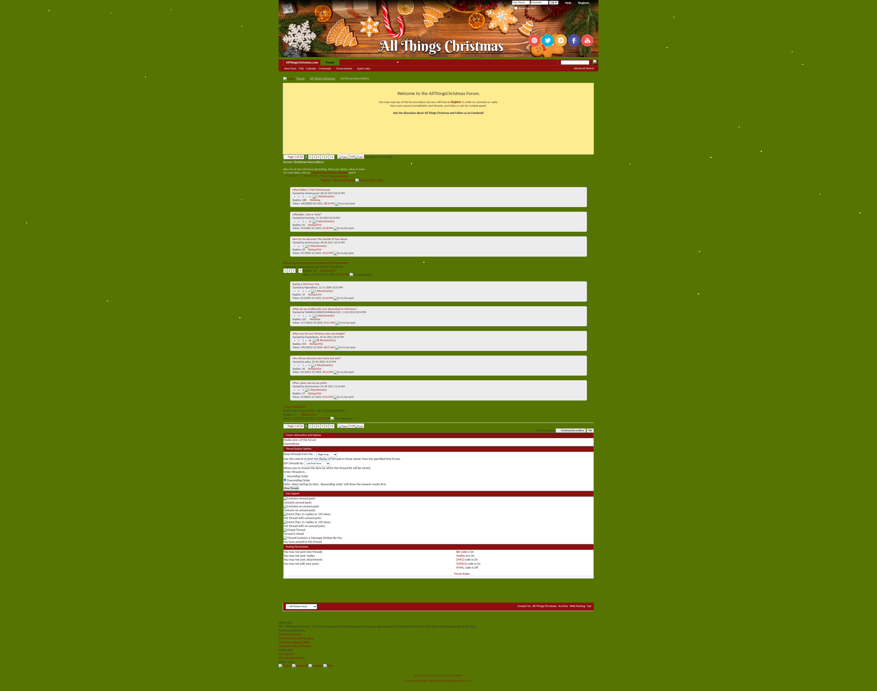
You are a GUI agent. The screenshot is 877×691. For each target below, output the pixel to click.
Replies (325, 180)
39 (303, 294)
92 (303, 225)
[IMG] (460, 560)
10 (310, 221)
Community (325, 68)
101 (304, 319)
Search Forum (310, 176)
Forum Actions (344, 68)
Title (324, 176)
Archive (563, 606)
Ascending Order (297, 476)
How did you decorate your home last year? (317, 358)
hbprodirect (311, 287)
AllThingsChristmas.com (302, 62)
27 (303, 393)
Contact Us (524, 606)
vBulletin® (423, 681)
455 (304, 344)
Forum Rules (462, 574)
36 (303, 369)
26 (303, 249)
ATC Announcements (292, 658)
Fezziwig (309, 218)
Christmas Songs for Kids (294, 642)
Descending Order (298, 480)
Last (352, 156)
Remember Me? (526, 8)
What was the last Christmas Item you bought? (319, 333)
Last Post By (347, 180)
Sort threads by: (293, 463)
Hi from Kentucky (294, 407)
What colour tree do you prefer (310, 383)
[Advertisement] (438, 589)
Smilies (460, 556)
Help (568, 3)
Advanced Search (584, 68)
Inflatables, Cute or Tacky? (307, 214)
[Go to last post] (345, 203)
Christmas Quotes (290, 634)
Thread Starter (338, 176)
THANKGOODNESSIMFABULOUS (323, 312)
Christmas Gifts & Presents (295, 646)
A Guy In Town (306, 411)
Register (583, 3)
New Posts (290, 68)
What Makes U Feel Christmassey (311, 190)
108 (304, 200)
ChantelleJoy (311, 337)
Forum (330, 62)
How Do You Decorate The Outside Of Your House (320, 239)
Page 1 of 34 (295, 157)
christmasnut (312, 193)
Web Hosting (577, 606)
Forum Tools (291, 176)
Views (336, 180)
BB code (461, 552)
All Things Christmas (322, 78)
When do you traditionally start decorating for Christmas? (325, 309)
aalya (308, 362)
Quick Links (363, 68)
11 (331, 157)
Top (590, 431)
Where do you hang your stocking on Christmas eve (315, 263)
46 (310, 340)
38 (314, 271)
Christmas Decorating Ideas (296, 638)
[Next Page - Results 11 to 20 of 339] (343, 156)
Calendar (311, 68)
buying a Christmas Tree (306, 284)
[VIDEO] (461, 564)
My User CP (286, 654)
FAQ (301, 68)
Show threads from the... (299, 454)
